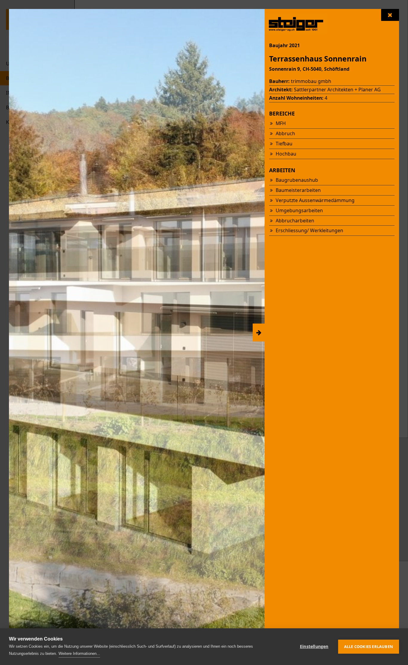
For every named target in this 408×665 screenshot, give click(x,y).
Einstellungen (314, 646)
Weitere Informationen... (79, 653)
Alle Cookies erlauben (368, 646)
